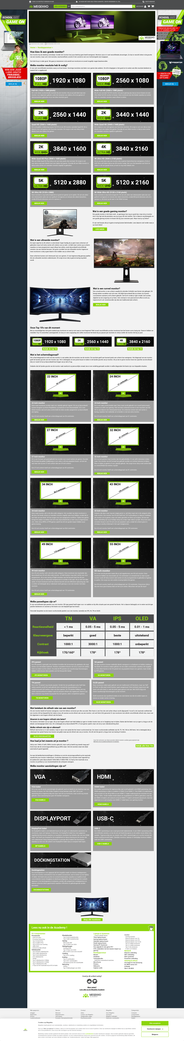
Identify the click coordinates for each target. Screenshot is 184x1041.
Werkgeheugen (67, 946)
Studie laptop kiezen (99, 943)
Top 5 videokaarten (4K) (40, 963)
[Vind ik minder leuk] (94, 981)
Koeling (64, 957)
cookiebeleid (89, 1033)
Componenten (135, 1014)
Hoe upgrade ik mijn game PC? (103, 947)
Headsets (96, 956)
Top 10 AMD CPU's (38, 942)
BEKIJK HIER (39, 101)
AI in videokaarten (38, 957)
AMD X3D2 (36, 946)
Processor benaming (39, 939)
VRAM (34, 958)
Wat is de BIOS (129, 968)
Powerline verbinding (131, 958)
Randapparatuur (99, 953)
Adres (82, 1013)
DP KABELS (40, 846)
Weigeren (155, 1034)
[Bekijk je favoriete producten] (149, 6)
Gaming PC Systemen (100, 945)
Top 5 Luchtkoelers (68, 959)
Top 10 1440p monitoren (132, 945)
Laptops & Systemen (101, 934)
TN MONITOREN (42, 698)
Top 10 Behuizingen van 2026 (72, 968)
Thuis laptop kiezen (99, 937)
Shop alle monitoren (92, 919)
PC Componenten (38, 934)
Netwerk (127, 951)
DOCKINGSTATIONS (41, 890)
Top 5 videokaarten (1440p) (41, 962)
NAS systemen (129, 956)
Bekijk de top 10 (50, 349)
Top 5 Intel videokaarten (40, 955)
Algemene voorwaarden (112, 1018)
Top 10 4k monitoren (131, 947)
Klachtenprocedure (86, 1018)
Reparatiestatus (59, 1014)
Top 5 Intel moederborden (70, 937)
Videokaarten (36, 950)
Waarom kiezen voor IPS (132, 940)
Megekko (109, 1010)
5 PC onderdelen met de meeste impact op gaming (107, 949)
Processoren (36, 936)
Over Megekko (110, 1013)
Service (57, 1010)
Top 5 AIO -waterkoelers (70, 961)
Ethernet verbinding (130, 953)
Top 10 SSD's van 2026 (70, 944)
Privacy (32, 1016)
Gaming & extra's (130, 961)
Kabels (133, 1018)
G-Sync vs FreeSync (131, 949)
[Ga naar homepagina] (41, 6)
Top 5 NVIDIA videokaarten (40, 951)
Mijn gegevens (34, 1010)
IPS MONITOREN (41, 675)
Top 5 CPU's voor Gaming (40, 944)
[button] (60, 6)
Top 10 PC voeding (68, 955)
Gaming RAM (67, 948)
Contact (83, 1010)
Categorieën (135, 1010)
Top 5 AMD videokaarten (40, 953)
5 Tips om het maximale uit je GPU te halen (45, 965)
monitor (126, 935)
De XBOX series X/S (130, 964)
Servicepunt (58, 1016)
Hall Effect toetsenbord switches (104, 960)
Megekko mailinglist (111, 1016)
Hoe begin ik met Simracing (133, 963)
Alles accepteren (155, 1023)
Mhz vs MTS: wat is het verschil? (72, 951)
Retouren (57, 1013)
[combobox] (101, 6)
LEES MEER (99, 229)
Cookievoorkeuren (35, 1018)
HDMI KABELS (103, 804)
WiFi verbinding (129, 955)
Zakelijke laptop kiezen (100, 941)
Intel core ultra (37, 937)
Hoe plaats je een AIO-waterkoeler (73, 962)
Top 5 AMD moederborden (71, 939)
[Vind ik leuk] (89, 981)
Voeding (65, 953)
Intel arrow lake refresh (39, 948)
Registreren (33, 1014)
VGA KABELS (40, 800)
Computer (134, 1013)
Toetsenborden (98, 958)
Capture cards (97, 968)
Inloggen (32, 1013)
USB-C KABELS (103, 844)
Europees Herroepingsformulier (64, 1018)
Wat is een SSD (67, 942)
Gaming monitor (130, 936)
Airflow (65, 966)
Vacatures (109, 1014)
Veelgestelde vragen (86, 1016)
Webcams (96, 966)
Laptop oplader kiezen (101, 935)
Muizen (95, 955)
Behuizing (65, 964)
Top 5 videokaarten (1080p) (41, 960)
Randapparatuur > (45, 47)
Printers (95, 964)
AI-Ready (127, 966)
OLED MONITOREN (103, 702)
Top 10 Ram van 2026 (69, 950)
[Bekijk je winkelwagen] (152, 6)
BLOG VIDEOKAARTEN (42, 736)
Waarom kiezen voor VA (132, 938)
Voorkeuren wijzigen (154, 1029)
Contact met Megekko (87, 1014)
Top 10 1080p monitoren (132, 943)
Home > (33, 47)
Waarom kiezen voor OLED (133, 942)
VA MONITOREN (104, 675)
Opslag (64, 941)
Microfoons (97, 962)
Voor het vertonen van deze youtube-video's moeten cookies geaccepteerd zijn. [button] (116, 740)
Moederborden (67, 935)
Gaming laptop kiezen (100, 939)
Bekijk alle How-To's (144, 746)
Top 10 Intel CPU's (38, 941)
